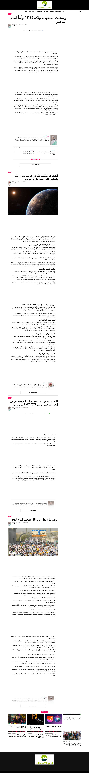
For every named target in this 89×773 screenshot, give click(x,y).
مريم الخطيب (14, 25)
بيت (63, 11)
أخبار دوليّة (52, 11)
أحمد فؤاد (13, 182)
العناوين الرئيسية (58, 11)
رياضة (30, 11)
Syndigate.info (53, 114)
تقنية (33, 11)
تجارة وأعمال (46, 11)
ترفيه (26, 11)
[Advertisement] (35, 41)
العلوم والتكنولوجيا (39, 11)
